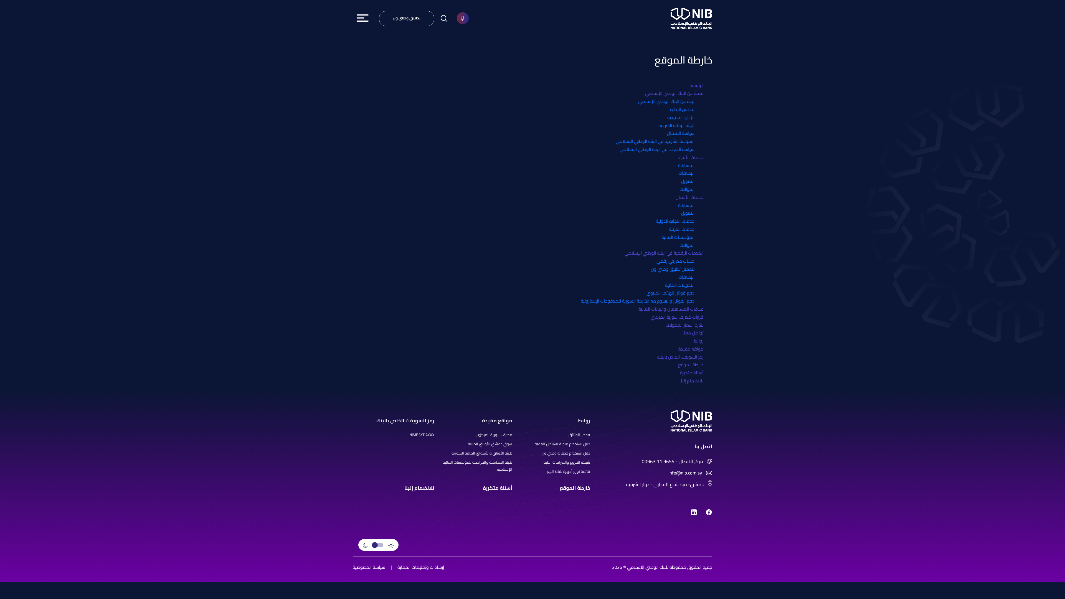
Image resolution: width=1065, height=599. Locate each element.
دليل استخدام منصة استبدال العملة (562, 444)
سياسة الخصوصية (369, 567)
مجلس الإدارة (682, 109)
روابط (698, 341)
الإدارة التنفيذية (680, 117)
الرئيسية (696, 85)
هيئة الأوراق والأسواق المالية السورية (482, 453)
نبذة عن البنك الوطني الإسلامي (666, 101)
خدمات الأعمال (689, 197)
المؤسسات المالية (677, 237)
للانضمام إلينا (691, 381)
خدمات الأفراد (690, 157)
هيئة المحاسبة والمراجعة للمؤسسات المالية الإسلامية (477, 466)
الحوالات (686, 189)
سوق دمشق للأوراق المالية (490, 444)
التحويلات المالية (679, 285)
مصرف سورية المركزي (494, 435)
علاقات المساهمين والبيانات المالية (670, 309)
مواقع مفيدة (690, 349)
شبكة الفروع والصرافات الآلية (567, 462)
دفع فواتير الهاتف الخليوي (670, 293)
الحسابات (686, 165)
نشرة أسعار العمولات (684, 325)
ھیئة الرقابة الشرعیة (676, 125)
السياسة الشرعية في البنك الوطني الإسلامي (655, 141)
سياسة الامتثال (680, 133)
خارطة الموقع (690, 365)
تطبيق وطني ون (406, 18)
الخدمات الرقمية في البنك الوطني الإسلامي (664, 253)
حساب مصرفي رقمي (675, 261)
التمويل (687, 181)
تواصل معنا (693, 333)
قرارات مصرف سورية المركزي (677, 317)
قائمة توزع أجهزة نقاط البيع (568, 471)
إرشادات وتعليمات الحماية (420, 567)
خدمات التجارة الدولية (675, 221)
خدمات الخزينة (681, 229)
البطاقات (686, 173)
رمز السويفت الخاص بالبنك (680, 357)
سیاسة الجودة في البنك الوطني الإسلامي (657, 149)
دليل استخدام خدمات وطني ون (566, 453)
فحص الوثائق (579, 435)
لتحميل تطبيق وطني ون (672, 269)
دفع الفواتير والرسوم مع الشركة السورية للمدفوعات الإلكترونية (637, 301)
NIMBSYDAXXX (421, 435)
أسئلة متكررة (691, 373)
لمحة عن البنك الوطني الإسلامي (674, 93)
